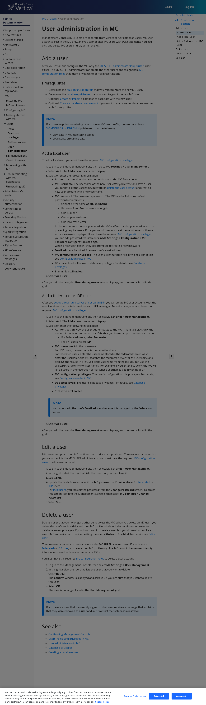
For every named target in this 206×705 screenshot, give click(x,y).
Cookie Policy (102, 701)
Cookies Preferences (134, 696)
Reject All (159, 696)
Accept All (181, 696)
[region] (103, 696)
